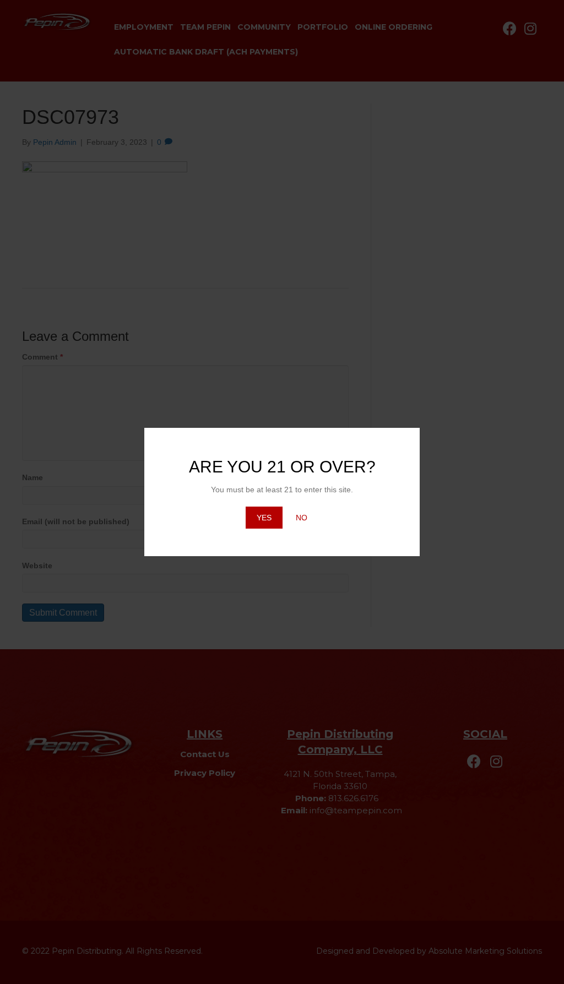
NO (301, 517)
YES (264, 517)
